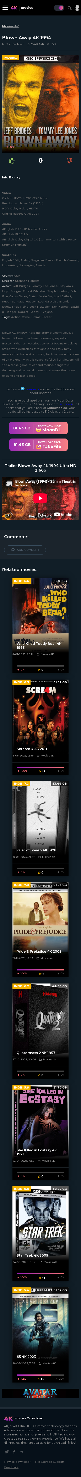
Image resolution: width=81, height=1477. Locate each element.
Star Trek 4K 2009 (32, 1255)
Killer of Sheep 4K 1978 (36, 850)
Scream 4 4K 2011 (32, 749)
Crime (26, 317)
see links (66, 404)
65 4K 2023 (26, 1357)
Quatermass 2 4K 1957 (36, 1053)
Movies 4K (10, 26)
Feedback (11, 1467)
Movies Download (29, 1418)
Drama (35, 317)
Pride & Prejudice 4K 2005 (39, 952)
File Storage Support (49, 1461)
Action (15, 317)
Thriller (47, 317)
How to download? (17, 1461)
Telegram (32, 389)
